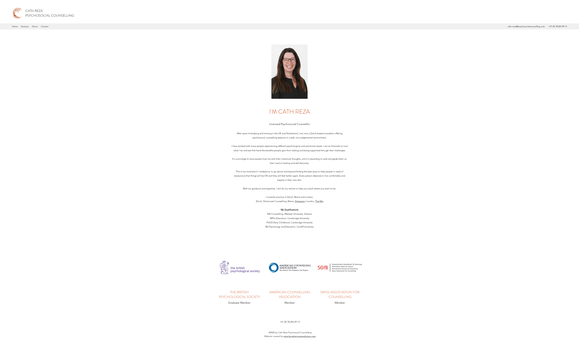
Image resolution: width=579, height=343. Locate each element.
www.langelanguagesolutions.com (300, 336)
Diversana (300, 201)
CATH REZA (34, 10)
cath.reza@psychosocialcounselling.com (526, 26)
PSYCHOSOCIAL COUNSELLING (49, 15)
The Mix (319, 201)
